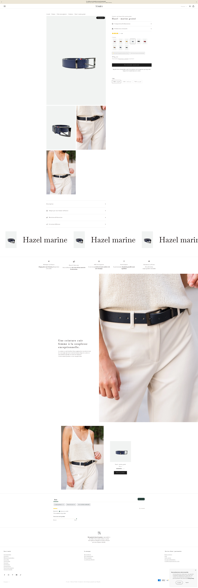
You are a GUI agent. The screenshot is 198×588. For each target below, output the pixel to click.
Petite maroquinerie (62, 14)
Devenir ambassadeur (170, 559)
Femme (53, 14)
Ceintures (70, 14)
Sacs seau (6, 563)
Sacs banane (7, 564)
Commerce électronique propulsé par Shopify (89, 581)
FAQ (166, 556)
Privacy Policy (191, 578)
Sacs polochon (7, 566)
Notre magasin (88, 558)
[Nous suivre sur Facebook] (4, 575)
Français (183, 6)
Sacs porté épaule (8, 569)
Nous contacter (168, 554)
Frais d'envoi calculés (123, 58)
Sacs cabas (6, 559)
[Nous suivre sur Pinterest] (12, 575)
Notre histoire (87, 554)
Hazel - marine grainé (120, 464)
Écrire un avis (141, 499)
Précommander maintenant (132, 65)
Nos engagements (88, 556)
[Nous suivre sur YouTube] (16, 575)
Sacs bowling (7, 561)
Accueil (48, 14)
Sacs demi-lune (7, 554)
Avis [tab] (56, 500)
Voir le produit (120, 472)
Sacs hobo (6, 556)
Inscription (110, 1)
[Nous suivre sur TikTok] (20, 575)
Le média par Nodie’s (89, 559)
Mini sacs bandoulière (9, 558)
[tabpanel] (99, 513)
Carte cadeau (168, 558)
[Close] (195, 570)
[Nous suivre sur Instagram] (8, 575)
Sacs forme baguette (9, 568)
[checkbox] (84, 504)
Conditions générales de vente (172, 561)
